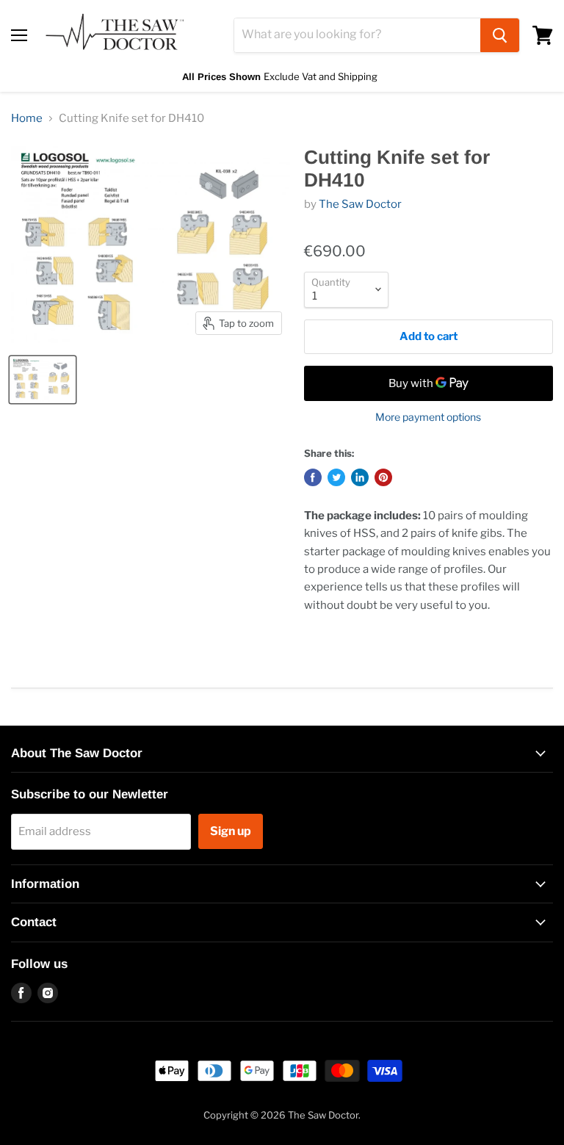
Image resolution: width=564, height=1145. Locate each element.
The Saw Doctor (360, 204)
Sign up (230, 831)
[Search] (499, 35)
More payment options (428, 417)
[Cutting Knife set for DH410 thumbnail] (43, 379)
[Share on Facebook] (313, 477)
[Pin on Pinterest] (383, 477)
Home (27, 118)
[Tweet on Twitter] (336, 477)
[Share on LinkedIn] (360, 477)
